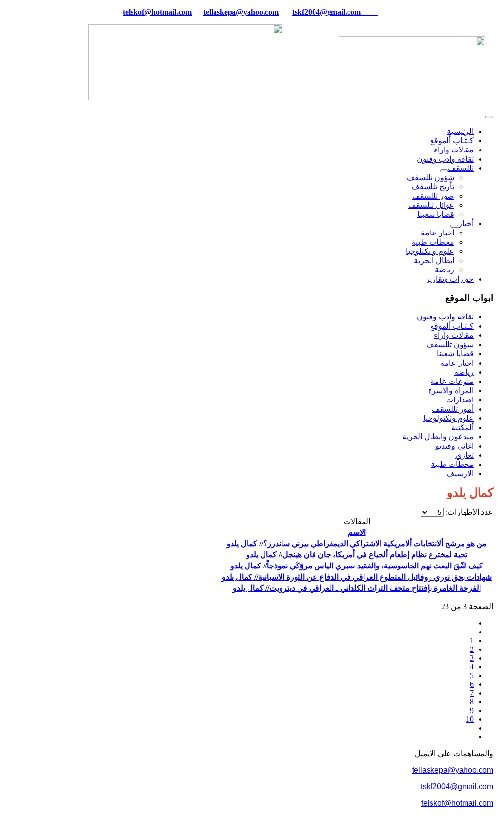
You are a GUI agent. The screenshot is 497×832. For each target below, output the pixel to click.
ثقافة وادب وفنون (445, 159)
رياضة (444, 270)
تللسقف (461, 168)
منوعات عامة (452, 381)
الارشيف (460, 473)
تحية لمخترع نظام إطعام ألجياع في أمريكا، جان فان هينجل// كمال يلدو (356, 554)
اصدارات (460, 400)
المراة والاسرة (451, 390)
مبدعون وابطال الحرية (438, 437)
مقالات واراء (454, 150)
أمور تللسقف (453, 409)
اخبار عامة (457, 363)
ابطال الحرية (434, 260)
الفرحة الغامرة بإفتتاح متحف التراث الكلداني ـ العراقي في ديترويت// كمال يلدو (357, 588)
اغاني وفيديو (454, 446)
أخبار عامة (437, 233)
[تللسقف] (444, 170)
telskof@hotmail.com (457, 803)
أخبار (466, 223)
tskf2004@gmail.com (326, 12)
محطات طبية (433, 242)
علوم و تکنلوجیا (430, 251)
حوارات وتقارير (450, 279)
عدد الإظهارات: (468, 512)
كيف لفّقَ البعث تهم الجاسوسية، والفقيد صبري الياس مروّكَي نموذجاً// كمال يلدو (357, 566)
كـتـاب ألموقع (452, 140)
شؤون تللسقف (430, 177)
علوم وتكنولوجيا (448, 418)
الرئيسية (460, 131)
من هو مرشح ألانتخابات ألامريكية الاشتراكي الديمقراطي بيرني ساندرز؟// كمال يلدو (357, 543)
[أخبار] (454, 226)
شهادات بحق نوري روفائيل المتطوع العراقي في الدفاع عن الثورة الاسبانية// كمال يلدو (357, 577)
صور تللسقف (433, 196)
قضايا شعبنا (435, 214)
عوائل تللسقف (431, 205)
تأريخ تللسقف (433, 187)
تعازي (464, 455)
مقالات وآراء (454, 335)
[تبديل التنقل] (489, 117)
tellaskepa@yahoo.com (241, 12)
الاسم (357, 532)
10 (470, 719)
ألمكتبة (462, 427)
